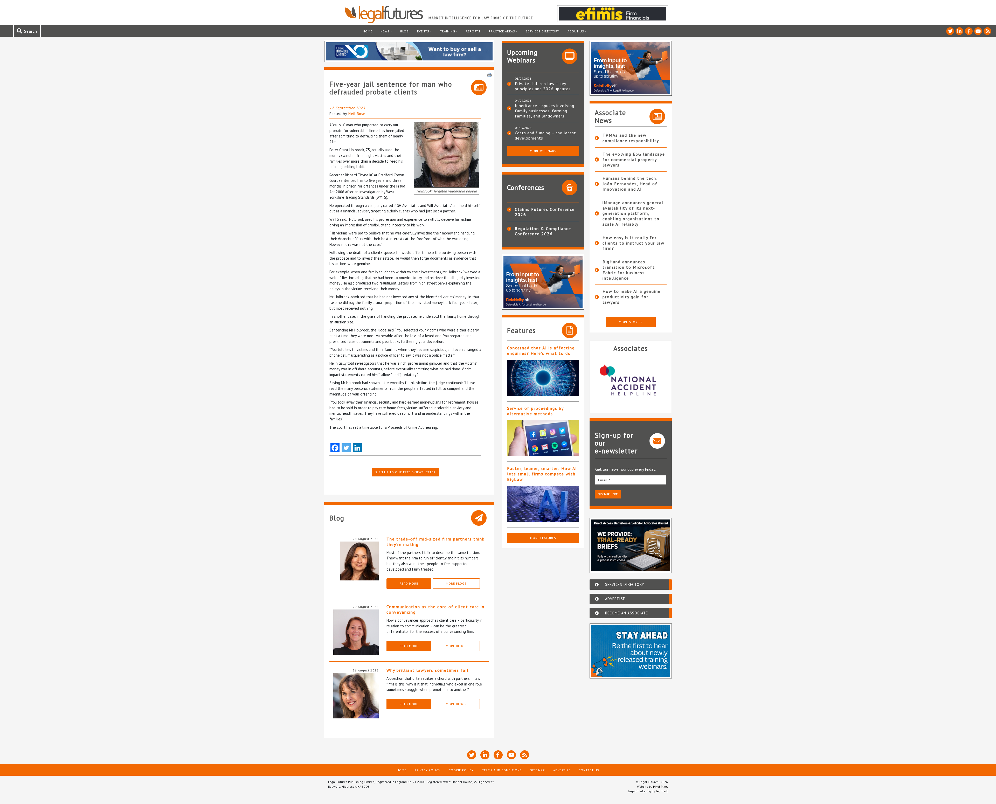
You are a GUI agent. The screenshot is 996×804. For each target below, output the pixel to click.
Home (367, 31)
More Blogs (456, 583)
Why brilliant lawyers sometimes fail (427, 670)
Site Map (537, 770)
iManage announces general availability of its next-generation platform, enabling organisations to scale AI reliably (633, 213)
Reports (473, 31)
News (385, 31)
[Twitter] (346, 448)
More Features (543, 538)
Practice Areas (502, 31)
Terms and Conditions (502, 770)
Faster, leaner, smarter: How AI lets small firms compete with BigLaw (542, 474)
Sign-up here (608, 494)
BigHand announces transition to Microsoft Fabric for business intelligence (629, 269)
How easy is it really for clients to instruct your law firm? (634, 243)
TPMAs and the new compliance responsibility (631, 138)
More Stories (630, 322)
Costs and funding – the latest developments (545, 135)
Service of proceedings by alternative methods (535, 411)
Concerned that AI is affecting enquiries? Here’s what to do (541, 350)
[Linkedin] (357, 448)
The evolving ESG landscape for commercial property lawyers (634, 159)
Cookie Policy (461, 770)
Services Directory (542, 31)
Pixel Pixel (660, 786)
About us (576, 31)
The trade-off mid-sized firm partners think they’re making (435, 541)
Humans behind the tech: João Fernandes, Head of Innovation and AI (630, 184)
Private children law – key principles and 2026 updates (543, 86)
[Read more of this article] (543, 378)
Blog (404, 31)
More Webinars (543, 151)
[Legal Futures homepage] (386, 14)
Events (423, 31)
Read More (409, 583)
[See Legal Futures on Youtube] (978, 31)
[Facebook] (335, 448)
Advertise (561, 770)
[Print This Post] (489, 74)
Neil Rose (356, 113)
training (447, 31)
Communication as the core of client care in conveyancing (435, 609)
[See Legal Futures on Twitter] (950, 31)
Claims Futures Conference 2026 (545, 212)
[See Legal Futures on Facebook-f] (969, 31)
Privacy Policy (427, 770)
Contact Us (589, 770)
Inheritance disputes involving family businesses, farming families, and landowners (544, 111)
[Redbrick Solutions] (631, 380)
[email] (631, 480)
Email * (604, 480)
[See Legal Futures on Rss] (987, 31)
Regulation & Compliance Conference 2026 (543, 231)
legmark (662, 791)
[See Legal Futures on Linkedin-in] (959, 31)
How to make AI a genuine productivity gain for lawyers (632, 297)
